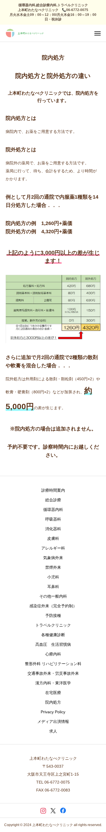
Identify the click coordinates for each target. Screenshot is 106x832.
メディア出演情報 (53, 721)
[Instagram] (43, 810)
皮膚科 (53, 538)
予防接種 (53, 615)
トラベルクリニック (53, 625)
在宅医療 (53, 692)
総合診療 (53, 500)
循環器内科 (53, 509)
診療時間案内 (53, 490)
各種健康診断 (53, 635)
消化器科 (53, 529)
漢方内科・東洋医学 (53, 683)
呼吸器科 (53, 519)
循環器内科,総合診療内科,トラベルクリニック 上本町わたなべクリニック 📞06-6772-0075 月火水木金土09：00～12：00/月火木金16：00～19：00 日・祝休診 (55, 12)
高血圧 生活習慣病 (53, 644)
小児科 (53, 577)
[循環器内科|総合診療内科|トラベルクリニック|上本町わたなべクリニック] (25, 33)
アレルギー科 (53, 548)
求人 (53, 731)
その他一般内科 (53, 596)
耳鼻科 (53, 586)
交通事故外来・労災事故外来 (53, 673)
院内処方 (53, 702)
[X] (53, 810)
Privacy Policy (53, 712)
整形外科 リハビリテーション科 (53, 663)
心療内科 (53, 654)
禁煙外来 (53, 567)
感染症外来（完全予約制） (53, 606)
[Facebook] (63, 810)
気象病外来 (53, 557)
